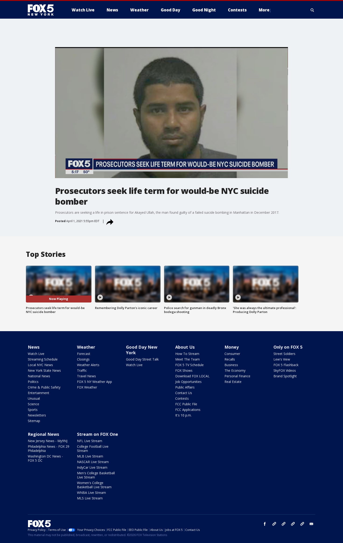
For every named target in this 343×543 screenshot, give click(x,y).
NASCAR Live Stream (93, 462)
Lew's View (281, 359)
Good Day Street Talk (142, 359)
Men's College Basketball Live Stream (96, 475)
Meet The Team (187, 359)
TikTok (283, 524)
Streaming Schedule (43, 359)
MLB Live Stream (90, 456)
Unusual (34, 398)
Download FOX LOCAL (192, 376)
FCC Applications (187, 409)
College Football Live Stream (92, 448)
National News (39, 376)
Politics (33, 381)
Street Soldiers (284, 353)
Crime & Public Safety (44, 387)
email (311, 524)
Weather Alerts (88, 365)
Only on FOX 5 (287, 347)
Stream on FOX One (97, 434)
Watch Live (36, 353)
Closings (83, 359)
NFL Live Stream (89, 441)
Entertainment (38, 393)
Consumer (232, 353)
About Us (185, 347)
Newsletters (37, 415)
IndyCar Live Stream (92, 467)
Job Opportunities (188, 381)
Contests (182, 398)
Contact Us (183, 393)
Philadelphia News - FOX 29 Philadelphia (48, 448)
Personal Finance (237, 376)
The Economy (234, 370)
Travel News (86, 376)
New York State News (44, 370)
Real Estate (233, 381)
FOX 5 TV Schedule (189, 365)
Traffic (82, 370)
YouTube (293, 524)
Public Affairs (185, 387)
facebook (265, 524)
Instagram (274, 524)
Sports (33, 409)
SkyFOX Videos (284, 370)
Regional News (43, 434)
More (264, 10)
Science (33, 404)
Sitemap (34, 421)
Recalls (229, 359)
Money (231, 347)
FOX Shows (183, 370)
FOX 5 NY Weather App (94, 381)
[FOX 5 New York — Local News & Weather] (43, 10)
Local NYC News (40, 365)
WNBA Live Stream (91, 492)
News (33, 347)
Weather (86, 347)
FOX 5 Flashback (285, 365)
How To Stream (187, 353)
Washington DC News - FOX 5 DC (45, 458)
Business (231, 365)
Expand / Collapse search (312, 10)
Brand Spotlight (285, 376)
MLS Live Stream (90, 498)
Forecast (83, 353)
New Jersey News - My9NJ (47, 441)
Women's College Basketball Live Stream (94, 485)
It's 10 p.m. (183, 415)
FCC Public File (186, 404)
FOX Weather (87, 387)
